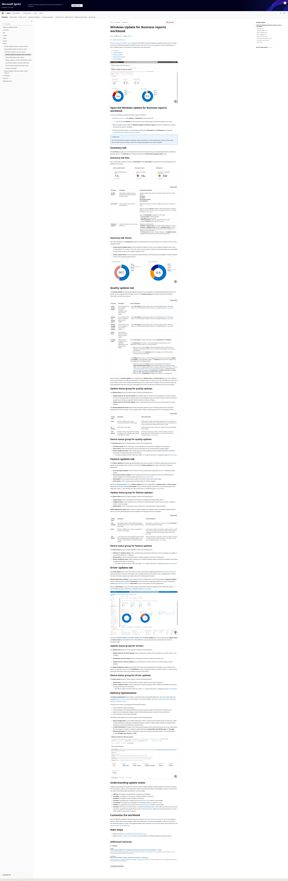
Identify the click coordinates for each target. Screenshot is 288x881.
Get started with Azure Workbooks (120, 825)
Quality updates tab (262, 30)
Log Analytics (149, 211)
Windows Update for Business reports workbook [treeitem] (18, 54)
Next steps (259, 42)
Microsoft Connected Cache (123, 699)
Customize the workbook (263, 40)
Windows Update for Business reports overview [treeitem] (16, 46)
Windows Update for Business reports (121, 43)
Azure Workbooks (149, 45)
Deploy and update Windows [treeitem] (10, 27)
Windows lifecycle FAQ (146, 477)
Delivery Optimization (119, 57)
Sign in (284, 13)
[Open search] (280, 13)
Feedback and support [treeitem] (11, 68)
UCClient (156, 807)
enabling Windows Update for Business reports (126, 132)
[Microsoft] (3, 13)
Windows (117, 22)
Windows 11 (120, 36)
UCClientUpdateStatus (146, 809)
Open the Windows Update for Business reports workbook (269, 25)
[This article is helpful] (269, 47)
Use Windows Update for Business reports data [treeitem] (17, 63)
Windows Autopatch (170, 572)
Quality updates (117, 52)
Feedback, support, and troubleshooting (128, 836)
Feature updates (117, 55)
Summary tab (260, 28)
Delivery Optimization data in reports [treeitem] (14, 57)
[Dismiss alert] (285, 3)
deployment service (144, 800)
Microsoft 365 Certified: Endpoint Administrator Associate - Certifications (129, 857)
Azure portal (120, 118)
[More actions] (176, 22)
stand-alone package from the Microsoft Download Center (148, 368)
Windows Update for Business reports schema (133, 834)
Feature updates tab (262, 32)
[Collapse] (31, 21)
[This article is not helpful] (271, 47)
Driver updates (117, 59)
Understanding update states (264, 38)
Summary (116, 50)
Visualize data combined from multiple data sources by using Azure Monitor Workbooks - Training (135, 850)
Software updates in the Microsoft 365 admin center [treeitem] (18, 60)
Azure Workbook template (154, 819)
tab (123, 484)
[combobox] (17, 24)
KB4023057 (169, 367)
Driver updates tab (261, 34)
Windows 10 (129, 36)
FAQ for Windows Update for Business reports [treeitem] (16, 65)
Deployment (125, 22)
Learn (112, 22)
